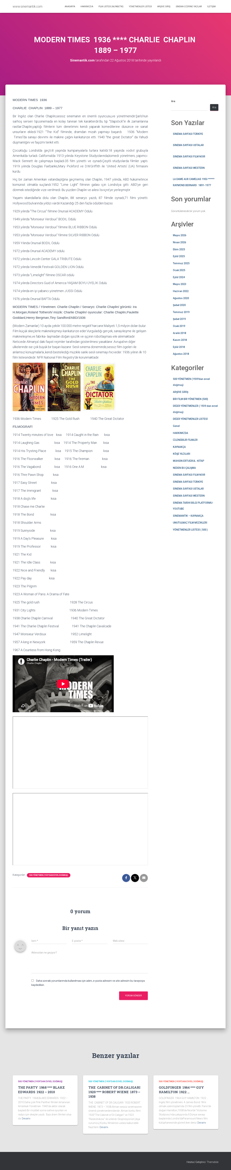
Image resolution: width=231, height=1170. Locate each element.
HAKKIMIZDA (180, 433)
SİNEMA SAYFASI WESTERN (189, 167)
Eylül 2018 (179, 347)
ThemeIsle (212, 1162)
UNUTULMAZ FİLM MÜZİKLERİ (190, 522)
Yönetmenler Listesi (140, 6)
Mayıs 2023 (179, 284)
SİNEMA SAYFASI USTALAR (188, 145)
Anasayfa (70, 6)
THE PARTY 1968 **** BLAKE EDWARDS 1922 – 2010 (41, 1089)
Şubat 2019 (179, 319)
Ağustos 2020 (181, 298)
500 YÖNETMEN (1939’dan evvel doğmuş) (48, 875)
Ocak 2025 (179, 270)
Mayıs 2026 (179, 235)
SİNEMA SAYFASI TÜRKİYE (188, 133)
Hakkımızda (86, 6)
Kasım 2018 (180, 339)
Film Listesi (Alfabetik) (111, 6)
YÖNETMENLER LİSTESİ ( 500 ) (190, 529)
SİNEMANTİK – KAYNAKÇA (188, 515)
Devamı (26, 1118)
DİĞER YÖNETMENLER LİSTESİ (190, 418)
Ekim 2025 (179, 249)
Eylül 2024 (179, 277)
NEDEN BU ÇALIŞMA (184, 467)
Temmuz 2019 (181, 312)
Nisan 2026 (179, 242)
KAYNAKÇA (179, 446)
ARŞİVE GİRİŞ (180, 392)
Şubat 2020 (179, 305)
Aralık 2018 (179, 333)
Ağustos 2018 (181, 353)
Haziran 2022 (181, 291)
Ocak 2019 (179, 326)
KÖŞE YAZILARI (181, 453)
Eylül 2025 (179, 256)
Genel (176, 426)
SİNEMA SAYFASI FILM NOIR (189, 156)
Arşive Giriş (163, 6)
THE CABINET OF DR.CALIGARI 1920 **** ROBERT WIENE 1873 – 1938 (114, 1092)
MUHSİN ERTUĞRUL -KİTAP (188, 460)
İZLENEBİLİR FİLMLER (185, 439)
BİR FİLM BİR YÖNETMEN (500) (190, 399)
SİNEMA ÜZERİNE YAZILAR (189, 6)
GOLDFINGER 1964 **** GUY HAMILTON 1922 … (181, 1089)
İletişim (211, 6)
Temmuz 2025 (181, 263)
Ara (173, 101)
